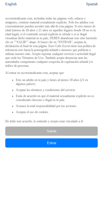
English (11, 4)
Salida (51, 131)
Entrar (51, 143)
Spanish (92, 4)
